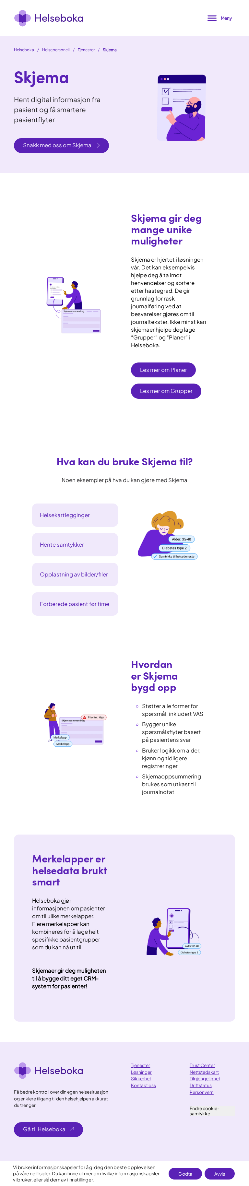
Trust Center (202, 1065)
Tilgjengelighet (205, 1078)
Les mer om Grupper (166, 390)
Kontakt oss (143, 1085)
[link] (48, 18)
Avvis (219, 1174)
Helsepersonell (56, 49)
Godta (185, 1174)
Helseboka (24, 49)
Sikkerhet (141, 1078)
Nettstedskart (204, 1072)
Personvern (202, 1092)
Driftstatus (201, 1085)
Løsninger (141, 1072)
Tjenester (86, 49)
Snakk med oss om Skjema (57, 145)
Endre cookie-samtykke (204, 1111)
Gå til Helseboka (44, 1129)
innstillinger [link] (80, 1179)
